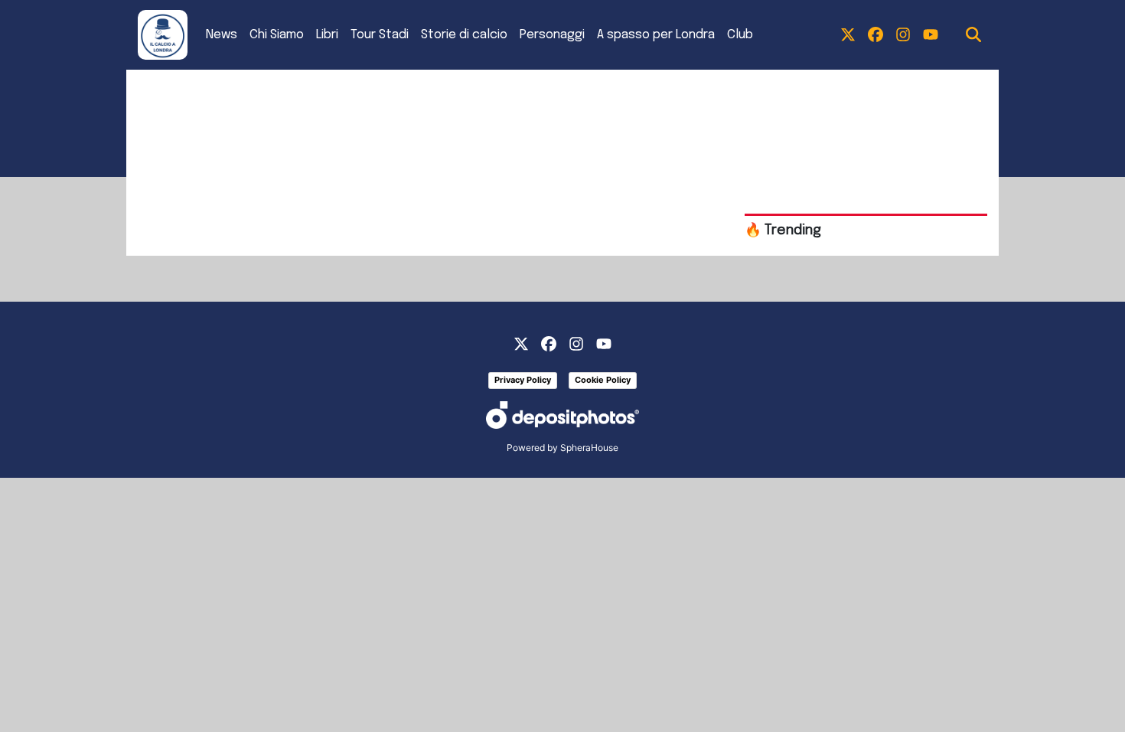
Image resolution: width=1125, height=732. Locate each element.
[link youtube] (930, 35)
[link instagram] (903, 35)
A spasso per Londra (656, 34)
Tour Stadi (380, 34)
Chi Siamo (276, 34)
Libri (327, 34)
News (221, 34)
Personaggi (552, 34)
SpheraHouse (589, 447)
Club (740, 34)
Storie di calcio (464, 34)
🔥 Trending (783, 230)
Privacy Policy (522, 379)
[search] (973, 35)
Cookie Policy (603, 379)
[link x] (848, 35)
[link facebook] (875, 35)
